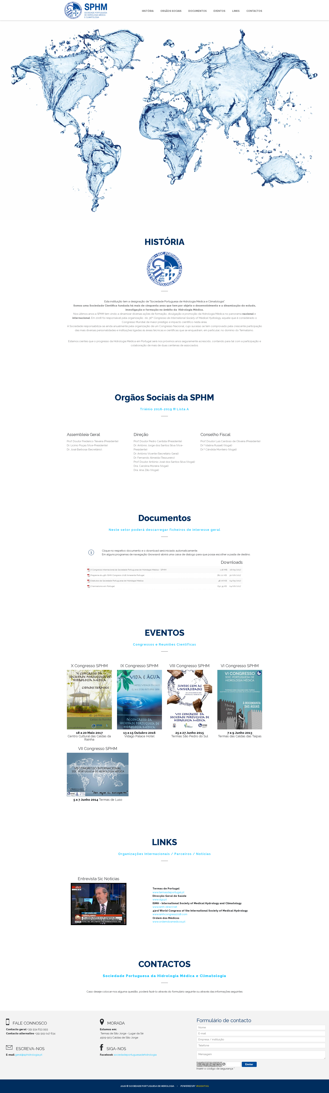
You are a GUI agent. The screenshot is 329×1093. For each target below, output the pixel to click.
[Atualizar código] (224, 1064)
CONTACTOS (254, 11)
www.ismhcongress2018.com (170, 914)
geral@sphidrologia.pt (28, 1054)
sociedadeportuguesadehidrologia (135, 1054)
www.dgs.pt (160, 899)
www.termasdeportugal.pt (168, 892)
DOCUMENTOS (202, 11)
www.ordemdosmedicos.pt (169, 921)
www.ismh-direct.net (165, 906)
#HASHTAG (202, 1086)
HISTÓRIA (156, 11)
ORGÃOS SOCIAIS (177, 11)
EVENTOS (223, 11)
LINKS (237, 11)
